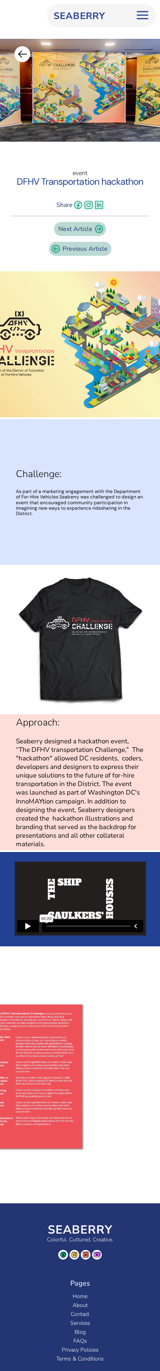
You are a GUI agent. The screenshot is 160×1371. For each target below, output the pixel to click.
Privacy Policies (80, 1350)
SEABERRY (80, 1230)
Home (80, 1296)
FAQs (80, 1341)
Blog (80, 1332)
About (80, 1305)
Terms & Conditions (80, 1358)
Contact (80, 1314)
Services (80, 1323)
